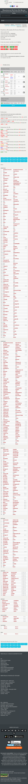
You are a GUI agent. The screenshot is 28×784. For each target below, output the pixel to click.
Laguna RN (15, 319)
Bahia (4, 335)
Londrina (5, 269)
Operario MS (16, 204)
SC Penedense (16, 270)
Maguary (5, 319)
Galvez (4, 246)
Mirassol (15, 196)
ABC (14, 249)
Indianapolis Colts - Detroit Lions (7, 680)
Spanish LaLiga (4, 663)
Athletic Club (16, 177)
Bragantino (5, 195)
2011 (26, 160)
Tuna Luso (5, 242)
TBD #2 (16, 626)
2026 (2, 158)
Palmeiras (5, 294)
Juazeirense (5, 275)
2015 (12, 160)
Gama (4, 219)
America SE (5, 192)
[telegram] (22, 730)
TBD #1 (5, 626)
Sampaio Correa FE (7, 169)
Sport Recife (16, 171)
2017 (6, 160)
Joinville (5, 228)
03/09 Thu (19, 25)
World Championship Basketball (7, 667)
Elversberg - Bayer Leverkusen (7, 705)
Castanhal (5, 308)
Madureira (15, 248)
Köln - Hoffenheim (4, 702)
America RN (5, 186)
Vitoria (14, 293)
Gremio (4, 198)
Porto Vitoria (16, 258)
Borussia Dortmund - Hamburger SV (8, 711)
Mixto (4, 302)
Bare (4, 248)
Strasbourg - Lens (4, 715)
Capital (14, 276)
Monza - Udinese (4, 690)
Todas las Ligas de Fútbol (16, 781)
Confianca (5, 205)
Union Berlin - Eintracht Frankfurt (7, 703)
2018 (2, 160)
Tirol (14, 192)
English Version (7, 781)
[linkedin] (9, 730)
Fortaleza (5, 317)
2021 (19, 158)
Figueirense (5, 329)
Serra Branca (16, 325)
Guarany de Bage (17, 290)
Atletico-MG (5, 227)
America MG (6, 190)
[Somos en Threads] (12, 6)
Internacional (16, 181)
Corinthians (15, 193)
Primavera (15, 239)
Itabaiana (15, 316)
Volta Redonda (16, 184)
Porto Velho (15, 282)
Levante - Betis (4, 709)
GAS (14, 187)
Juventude (5, 245)
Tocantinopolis (16, 243)
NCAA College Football (5, 670)
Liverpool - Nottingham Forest (7, 683)
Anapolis (5, 172)
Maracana (15, 263)
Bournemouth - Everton (5, 685)
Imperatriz (5, 326)
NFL (1, 658)
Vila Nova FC (16, 201)
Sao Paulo (5, 240)
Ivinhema (5, 183)
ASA (4, 202)
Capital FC (5, 266)
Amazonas (15, 328)
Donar (2, 781)
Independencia (16, 252)
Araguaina (5, 239)
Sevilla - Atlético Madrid (5, 713)
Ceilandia (5, 299)
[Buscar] (26, 15)
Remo (14, 337)
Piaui (14, 272)
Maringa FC (15, 214)
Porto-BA (5, 325)
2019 (26, 158)
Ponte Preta (5, 287)
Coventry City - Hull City (5, 686)
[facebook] (2, 730)
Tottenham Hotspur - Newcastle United (8, 689)
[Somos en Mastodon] (14, 6)
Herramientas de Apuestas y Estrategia (8, 778)
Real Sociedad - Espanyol (6, 712)
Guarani (15, 310)
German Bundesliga (5, 664)
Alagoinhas (15, 233)
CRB (4, 323)
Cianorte (15, 174)
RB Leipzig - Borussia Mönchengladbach (9, 706)
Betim (4, 272)
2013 (19, 160)
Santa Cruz (5, 320)
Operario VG (5, 281)
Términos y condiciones (22, 778)
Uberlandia (15, 218)
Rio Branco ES (6, 175)
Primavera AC (6, 285)
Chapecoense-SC (17, 211)
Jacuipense (15, 301)
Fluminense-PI (16, 223)
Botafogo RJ (6, 210)
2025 (6, 158)
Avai (4, 257)
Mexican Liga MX (4, 671)
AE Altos (15, 255)
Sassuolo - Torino (4, 687)
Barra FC (5, 189)
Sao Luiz (5, 234)
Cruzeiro (15, 225)
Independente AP (17, 183)
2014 (16, 160)
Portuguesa (5, 254)
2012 (22, 160)
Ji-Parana (5, 180)
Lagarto (15, 313)
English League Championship (7, 669)
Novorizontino (6, 305)
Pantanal (15, 180)
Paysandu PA (6, 260)
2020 (22, 158)
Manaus (15, 267)
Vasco (14, 264)
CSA (14, 230)
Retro (4, 216)
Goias (14, 221)
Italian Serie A (3, 661)
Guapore (15, 246)
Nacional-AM (16, 307)
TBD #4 (16, 628)
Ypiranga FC (5, 178)
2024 (9, 158)
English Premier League (5, 660)
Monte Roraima (16, 219)
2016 (9, 160)
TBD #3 (5, 628)
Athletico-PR (6, 279)
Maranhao (15, 236)
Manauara (5, 314)
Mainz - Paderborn (4, 708)
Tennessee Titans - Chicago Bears (8, 682)
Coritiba (15, 334)
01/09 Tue (7, 25)
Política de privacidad (5, 779)
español (10, 2)
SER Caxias (5, 288)
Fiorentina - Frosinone (5, 692)
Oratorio (15, 208)
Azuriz (14, 331)
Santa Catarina (6, 296)
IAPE (14, 296)
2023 (12, 158)
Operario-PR (16, 273)
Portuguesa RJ (6, 261)
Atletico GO (5, 284)
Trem (4, 222)
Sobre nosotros (13, 779)
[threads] (25, 730)
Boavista (5, 213)
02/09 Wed (13, 25)
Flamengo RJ (6, 291)
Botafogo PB (16, 304)
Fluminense (15, 278)
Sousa (14, 322)
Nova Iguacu (6, 311)
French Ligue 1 (4, 666)
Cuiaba (14, 297)
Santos (4, 332)
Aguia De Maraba (7, 251)
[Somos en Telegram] (10, 6)
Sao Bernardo (6, 231)
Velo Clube (15, 199)
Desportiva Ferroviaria (18, 169)
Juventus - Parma (4, 693)
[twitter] (5, 730)
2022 (16, 158)
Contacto (19, 779)
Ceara (4, 237)
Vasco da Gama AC (7, 199)
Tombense (5, 207)
